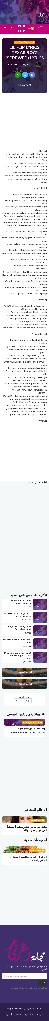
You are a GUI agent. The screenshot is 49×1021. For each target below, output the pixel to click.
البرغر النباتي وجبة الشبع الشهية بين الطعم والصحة (28, 858)
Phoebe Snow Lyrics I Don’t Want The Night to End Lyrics (17, 656)
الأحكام (18, 1014)
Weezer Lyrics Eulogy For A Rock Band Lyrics (17, 614)
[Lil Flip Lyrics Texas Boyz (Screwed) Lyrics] (32, 75)
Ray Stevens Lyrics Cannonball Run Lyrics (28, 731)
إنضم (42, 982)
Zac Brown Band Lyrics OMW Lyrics (17, 641)
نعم (25, 701)
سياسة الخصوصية (17, 988)
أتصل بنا (8, 1014)
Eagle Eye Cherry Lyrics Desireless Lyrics (19, 628)
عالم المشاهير (33, 809)
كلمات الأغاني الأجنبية (23, 42)
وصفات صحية (33, 840)
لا (19, 701)
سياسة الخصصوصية (34, 1014)
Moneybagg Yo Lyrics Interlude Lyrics (20, 601)
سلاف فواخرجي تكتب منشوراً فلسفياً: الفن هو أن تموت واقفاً (27, 828)
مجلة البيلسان (30, 1008)
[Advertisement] (24, 121)
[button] (11, 28)
